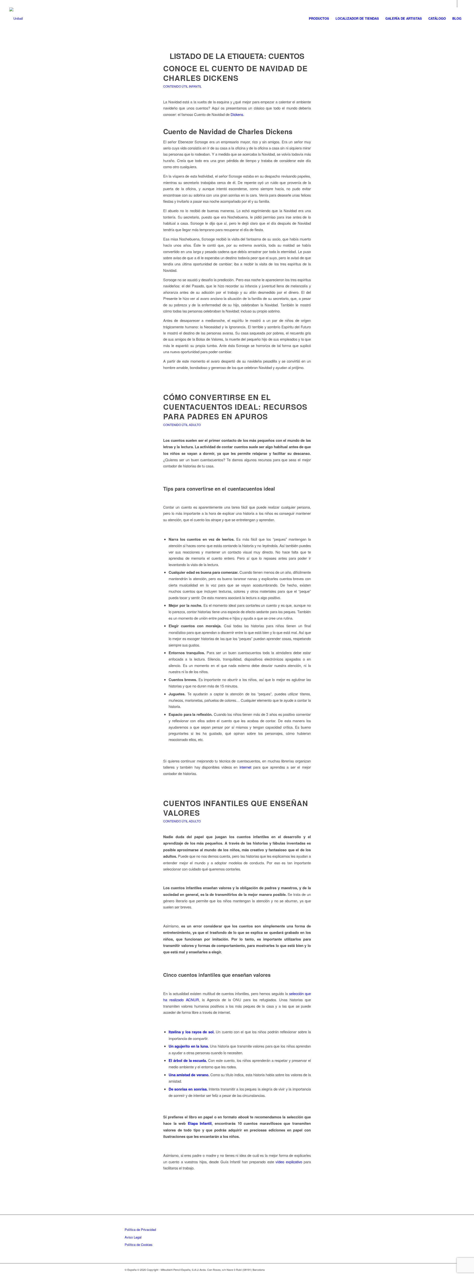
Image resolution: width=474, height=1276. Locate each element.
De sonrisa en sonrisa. (188, 1089)
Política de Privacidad (140, 1229)
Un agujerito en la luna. (189, 1046)
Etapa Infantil (200, 1123)
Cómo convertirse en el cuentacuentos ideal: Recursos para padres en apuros (235, 407)
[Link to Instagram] (453, 3)
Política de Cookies (139, 1244)
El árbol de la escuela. (188, 1060)
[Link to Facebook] (461, 3)
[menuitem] (319, 18)
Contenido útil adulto (182, 425)
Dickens (237, 114)
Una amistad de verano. (189, 1074)
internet (245, 767)
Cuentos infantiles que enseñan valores (235, 808)
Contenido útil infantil (182, 86)
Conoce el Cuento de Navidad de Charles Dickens (235, 73)
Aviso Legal (133, 1237)
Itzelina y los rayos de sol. (192, 1032)
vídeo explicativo (289, 1161)
